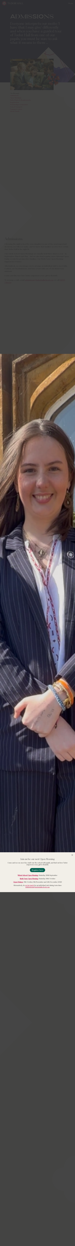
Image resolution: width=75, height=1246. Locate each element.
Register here (37, 870)
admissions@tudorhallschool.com (37, 887)
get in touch (29, 885)
